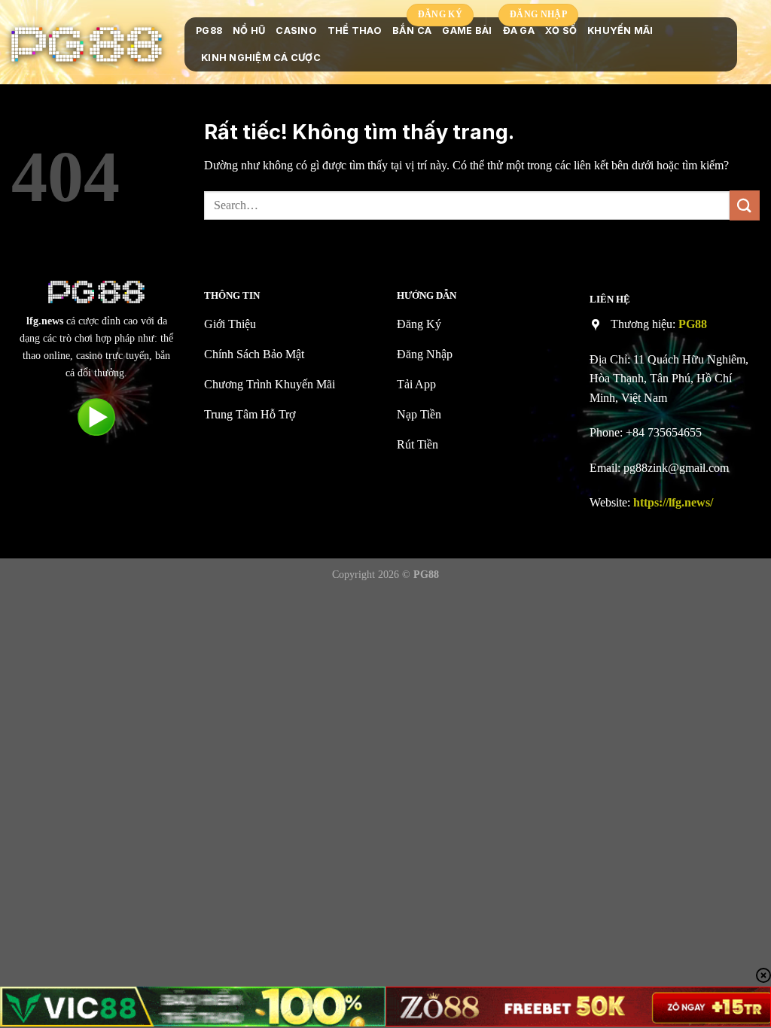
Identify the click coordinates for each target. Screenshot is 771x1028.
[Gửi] (745, 205)
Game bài (467, 30)
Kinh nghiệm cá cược (261, 57)
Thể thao (355, 30)
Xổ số (561, 30)
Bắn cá (412, 30)
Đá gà (519, 30)
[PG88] (86, 44)
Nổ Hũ (249, 30)
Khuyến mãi (620, 30)
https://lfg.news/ (673, 502)
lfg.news (44, 321)
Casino (296, 30)
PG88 (209, 30)
